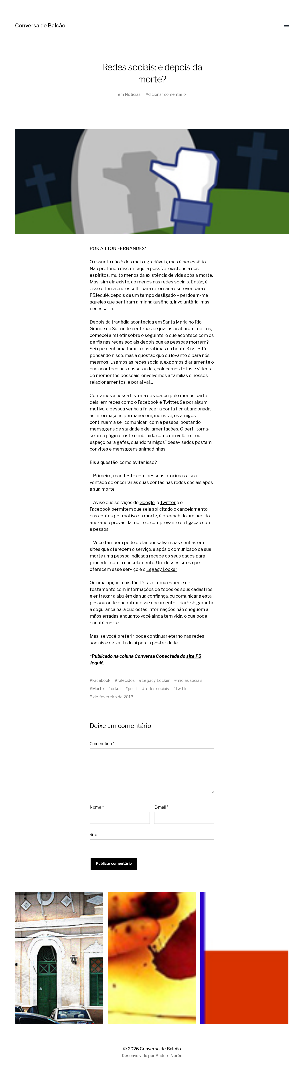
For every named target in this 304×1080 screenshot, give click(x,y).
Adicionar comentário (166, 94)
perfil (133, 688)
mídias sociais (189, 680)
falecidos (126, 680)
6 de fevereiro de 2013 (111, 697)
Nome (97, 807)
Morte (98, 688)
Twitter (168, 502)
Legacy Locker (161, 569)
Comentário (102, 743)
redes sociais (156, 688)
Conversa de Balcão (40, 25)
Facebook (100, 509)
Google (147, 502)
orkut (116, 688)
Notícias (132, 94)
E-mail (161, 807)
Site (93, 834)
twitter (182, 688)
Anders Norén (169, 1055)
